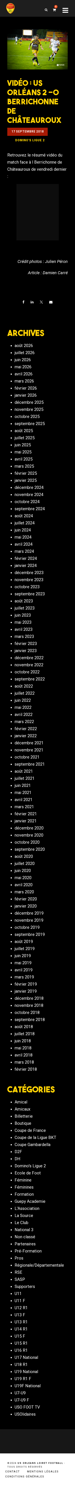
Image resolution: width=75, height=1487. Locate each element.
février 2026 (26, 388)
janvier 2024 (26, 565)
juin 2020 (23, 870)
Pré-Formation (28, 1250)
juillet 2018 (25, 1033)
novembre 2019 (29, 920)
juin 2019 (23, 955)
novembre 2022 (29, 664)
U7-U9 (20, 1392)
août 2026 (24, 345)
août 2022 (24, 686)
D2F (18, 1151)
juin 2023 (23, 615)
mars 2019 (24, 977)
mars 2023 (24, 636)
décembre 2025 (29, 402)
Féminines (24, 1187)
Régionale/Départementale (39, 1265)
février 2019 (26, 984)
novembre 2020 (29, 835)
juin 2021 (23, 785)
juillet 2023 (25, 608)
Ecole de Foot (28, 1172)
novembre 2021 (29, 749)
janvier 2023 (26, 650)
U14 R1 (21, 1329)
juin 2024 (23, 530)
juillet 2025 (25, 437)
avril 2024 (23, 544)
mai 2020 (23, 877)
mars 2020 (24, 891)
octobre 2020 (27, 842)
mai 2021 (23, 792)
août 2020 (24, 856)
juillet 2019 (25, 948)
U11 (18, 1293)
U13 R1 (21, 1321)
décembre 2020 (29, 828)
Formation (24, 1194)
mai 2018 (23, 1047)
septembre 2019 (30, 934)
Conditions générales (24, 1476)
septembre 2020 (30, 849)
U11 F (20, 1300)
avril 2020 (23, 884)
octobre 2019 (27, 927)
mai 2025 (23, 451)
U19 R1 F (23, 1378)
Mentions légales (43, 1471)
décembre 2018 (29, 998)
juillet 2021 (25, 778)
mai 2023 (23, 622)
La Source (24, 1215)
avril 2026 (23, 373)
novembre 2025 (29, 409)
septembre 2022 (30, 679)
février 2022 (26, 728)
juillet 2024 (25, 522)
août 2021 (24, 771)
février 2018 (26, 1069)
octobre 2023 (27, 586)
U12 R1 (21, 1307)
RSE (18, 1272)
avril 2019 (23, 969)
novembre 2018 (29, 1005)
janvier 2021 (26, 820)
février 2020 (26, 898)
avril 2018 (23, 1055)
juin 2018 (23, 1040)
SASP (20, 1279)
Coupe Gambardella (32, 1144)
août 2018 (24, 1026)
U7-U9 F (22, 1399)
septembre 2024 (30, 508)
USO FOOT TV (27, 1407)
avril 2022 (23, 714)
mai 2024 (23, 537)
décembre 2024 (29, 487)
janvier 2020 (26, 906)
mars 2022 (24, 721)
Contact (12, 1471)
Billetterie (24, 1116)
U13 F (20, 1314)
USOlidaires (25, 1414)
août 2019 (24, 941)
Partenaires (25, 1243)
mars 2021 (24, 806)
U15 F (20, 1336)
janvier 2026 (26, 395)
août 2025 (24, 430)
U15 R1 (21, 1343)
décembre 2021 (29, 742)
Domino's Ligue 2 (30, 1165)
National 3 (24, 1229)
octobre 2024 (27, 501)
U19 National (26, 1371)
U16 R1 (21, 1350)
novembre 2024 (29, 494)
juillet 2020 (25, 863)
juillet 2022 (25, 693)
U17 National (26, 1357)
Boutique (23, 1123)
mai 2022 (23, 707)
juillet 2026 (25, 352)
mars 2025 (24, 466)
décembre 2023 (29, 572)
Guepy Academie (30, 1201)
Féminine (23, 1180)
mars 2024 (24, 551)
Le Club (21, 1222)
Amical (21, 1102)
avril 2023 (23, 629)
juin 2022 (23, 700)
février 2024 (26, 558)
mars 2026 (24, 381)
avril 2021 (23, 799)
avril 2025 (23, 459)
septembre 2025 (30, 423)
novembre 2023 (29, 579)
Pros (19, 1258)
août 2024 (24, 515)
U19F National (28, 1385)
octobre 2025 (27, 416)
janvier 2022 (26, 735)
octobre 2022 (27, 671)
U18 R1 (21, 1364)
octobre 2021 (27, 757)
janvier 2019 (26, 991)
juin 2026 (23, 359)
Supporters (25, 1286)
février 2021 (26, 813)
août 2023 (24, 600)
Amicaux (22, 1109)
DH (17, 1158)
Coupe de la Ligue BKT (35, 1137)
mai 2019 (23, 962)
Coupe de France (30, 1130)
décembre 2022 (29, 657)
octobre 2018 (27, 1012)
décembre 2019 (29, 913)
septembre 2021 (30, 764)
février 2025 (26, 473)
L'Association (27, 1208)
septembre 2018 (30, 1019)
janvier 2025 (26, 480)
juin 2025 (23, 444)
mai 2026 (23, 366)
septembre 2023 (30, 593)
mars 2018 (24, 1062)
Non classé (25, 1236)
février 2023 (26, 643)
